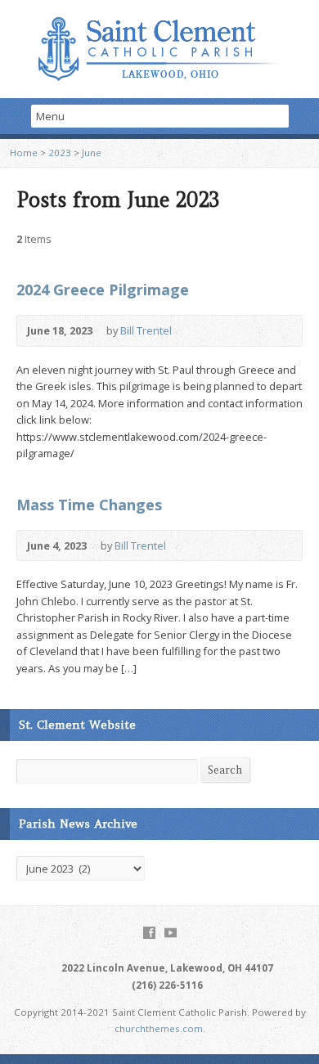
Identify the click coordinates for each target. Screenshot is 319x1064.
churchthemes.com (159, 1028)
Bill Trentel (146, 330)
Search (225, 770)
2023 (59, 152)
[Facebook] (149, 933)
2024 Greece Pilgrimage (102, 289)
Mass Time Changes (89, 504)
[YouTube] (170, 933)
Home (24, 152)
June (91, 152)
